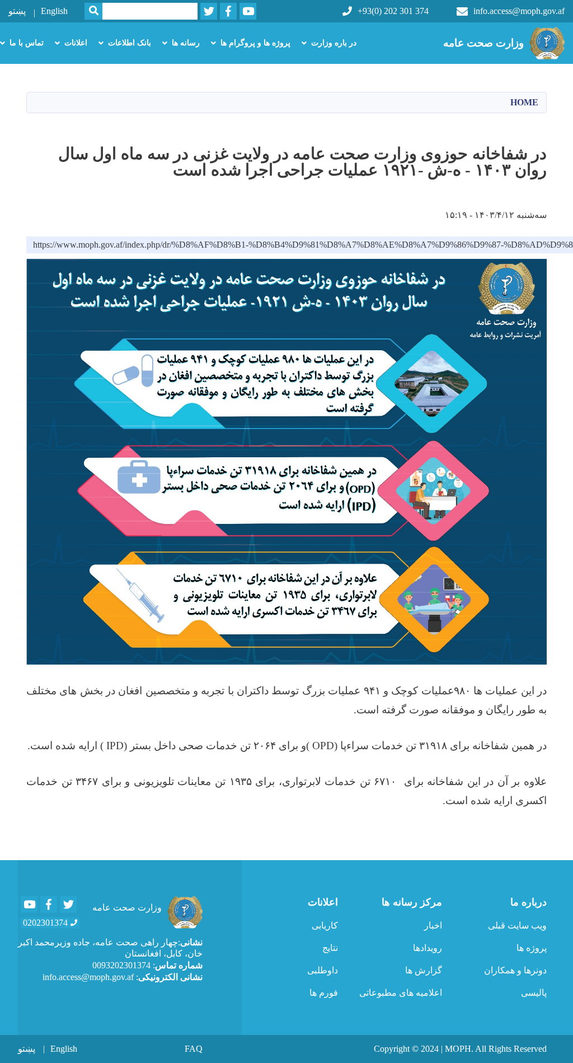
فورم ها (323, 992)
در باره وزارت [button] (333, 43)
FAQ (194, 1048)
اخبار (433, 925)
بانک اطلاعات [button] (129, 43)
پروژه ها (531, 948)
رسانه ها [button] (186, 43)
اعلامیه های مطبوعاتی (400, 992)
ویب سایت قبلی (517, 925)
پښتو (17, 11)
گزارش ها (423, 970)
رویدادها (427, 948)
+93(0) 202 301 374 (393, 11)
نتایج (330, 948)
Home (524, 102)
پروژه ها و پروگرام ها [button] (255, 43)
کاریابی (325, 925)
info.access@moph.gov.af (519, 11)
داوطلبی (322, 970)
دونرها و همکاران (515, 970)
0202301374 (45, 922)
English (54, 11)
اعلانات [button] (75, 43)
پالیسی (534, 992)
